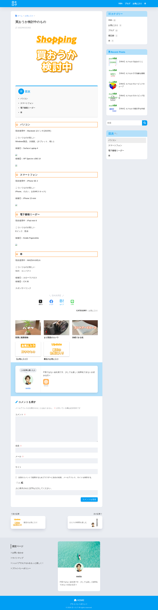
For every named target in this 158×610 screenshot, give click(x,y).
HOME (80, 600)
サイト (18, 467)
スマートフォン (26, 103)
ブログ (127, 3)
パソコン (24, 98)
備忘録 (112, 35)
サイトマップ (17, 558)
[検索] (144, 123)
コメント (20, 414)
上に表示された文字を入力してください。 (34, 488)
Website (46, 385)
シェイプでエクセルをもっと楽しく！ (28, 563)
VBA (120, 3)
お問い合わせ (17, 553)
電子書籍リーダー (27, 108)
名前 (18, 446)
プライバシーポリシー (21, 568)
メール (19, 456)
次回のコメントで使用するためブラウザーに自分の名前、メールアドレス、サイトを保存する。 (55, 477)
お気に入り (137, 3)
